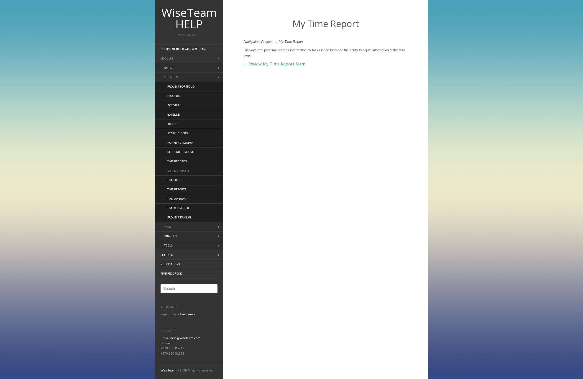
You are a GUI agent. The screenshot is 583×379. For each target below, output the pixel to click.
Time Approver (177, 198)
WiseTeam (168, 370)
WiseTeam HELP (189, 18)
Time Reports (176, 189)
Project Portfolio (181, 86)
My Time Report (178, 170)
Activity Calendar (180, 142)
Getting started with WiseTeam (183, 49)
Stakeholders (177, 133)
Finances (170, 236)
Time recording (172, 273)
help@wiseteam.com (185, 338)
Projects (171, 77)
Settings (167, 255)
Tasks (168, 226)
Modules (167, 58)
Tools (168, 245)
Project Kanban (179, 217)
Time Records (177, 161)
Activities (174, 105)
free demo (187, 314)
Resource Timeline (180, 152)
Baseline (173, 114)
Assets (172, 124)
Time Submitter (178, 208)
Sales (168, 68)
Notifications (170, 264)
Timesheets (175, 180)
